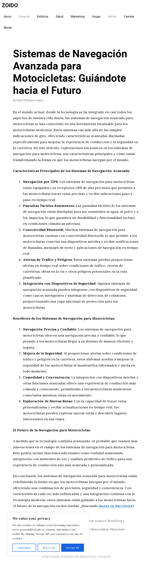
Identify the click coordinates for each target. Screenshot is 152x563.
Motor (112, 16)
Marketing (78, 16)
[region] (48, 534)
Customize (24, 547)
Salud (59, 16)
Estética (42, 16)
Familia (129, 16)
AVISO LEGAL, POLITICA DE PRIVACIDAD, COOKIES (76, 557)
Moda (8, 27)
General (24, 16)
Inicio (7, 16)
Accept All (72, 547)
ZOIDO (10, 5)
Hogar (96, 16)
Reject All (48, 547)
